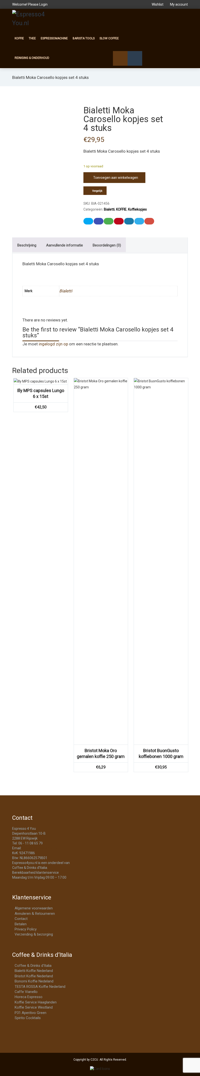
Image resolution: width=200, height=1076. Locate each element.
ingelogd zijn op (53, 343)
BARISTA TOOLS (84, 38)
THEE (32, 38)
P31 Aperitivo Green (30, 1013)
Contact (21, 918)
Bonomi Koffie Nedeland (34, 981)
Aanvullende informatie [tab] (64, 245)
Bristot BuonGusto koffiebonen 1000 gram (161, 753)
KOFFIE (19, 38)
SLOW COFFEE (109, 38)
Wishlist (157, 4)
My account (178, 4)
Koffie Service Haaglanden (36, 1002)
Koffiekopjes (137, 209)
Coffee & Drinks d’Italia (33, 965)
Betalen (21, 924)
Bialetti (109, 209)
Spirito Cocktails (28, 1018)
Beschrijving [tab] (26, 245)
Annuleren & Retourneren (35, 913)
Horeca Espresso (28, 997)
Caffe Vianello (26, 992)
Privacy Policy (26, 929)
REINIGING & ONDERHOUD (32, 58)
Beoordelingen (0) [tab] (107, 245)
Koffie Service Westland (34, 1007)
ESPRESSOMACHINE (54, 38)
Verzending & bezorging (34, 934)
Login (43, 4)
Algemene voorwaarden (34, 908)
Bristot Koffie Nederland (34, 976)
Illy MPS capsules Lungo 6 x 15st (40, 393)
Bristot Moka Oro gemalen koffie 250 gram (101, 753)
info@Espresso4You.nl (39, 848)
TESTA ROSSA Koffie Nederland (40, 986)
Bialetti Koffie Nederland (34, 971)
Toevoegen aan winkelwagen (115, 178)
